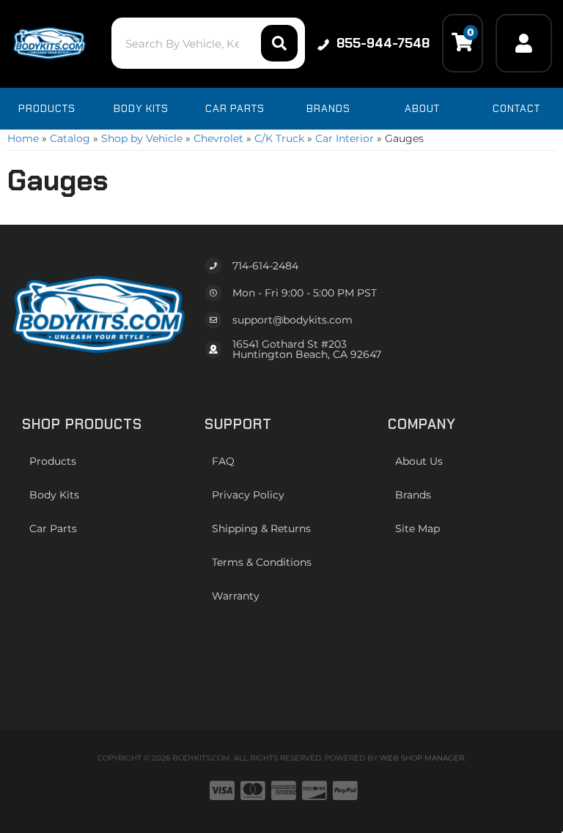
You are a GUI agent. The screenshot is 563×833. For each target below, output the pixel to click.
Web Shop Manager (422, 758)
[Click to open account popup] (524, 43)
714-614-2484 (265, 265)
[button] (207, 43)
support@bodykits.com (292, 320)
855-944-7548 (383, 43)
